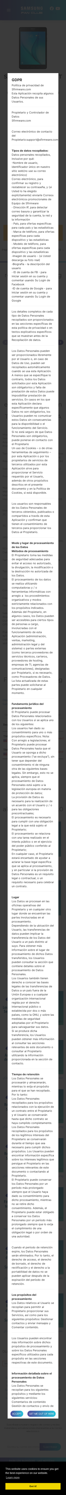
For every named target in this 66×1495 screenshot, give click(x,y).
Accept (16, 1413)
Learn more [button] (13, 1477)
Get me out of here (41, 1413)
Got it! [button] (33, 1486)
